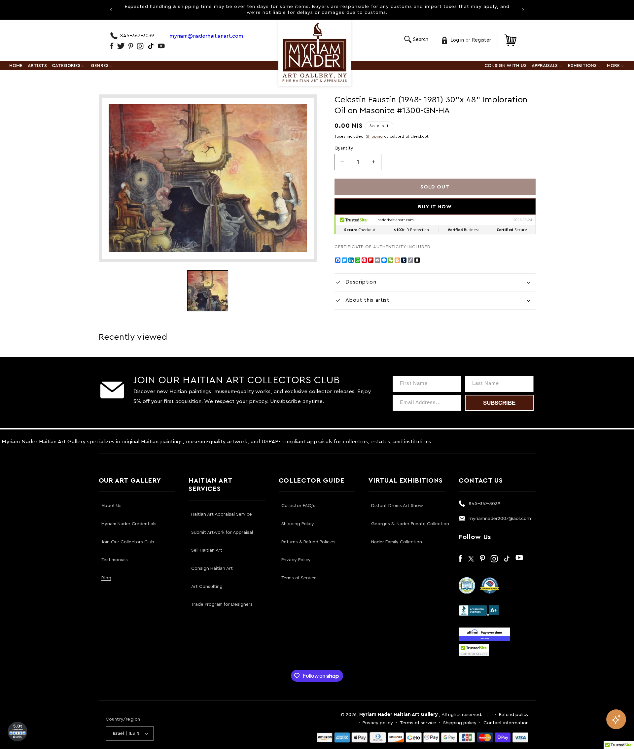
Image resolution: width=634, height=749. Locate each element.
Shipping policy (459, 722)
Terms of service (418, 722)
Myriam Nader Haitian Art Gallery (398, 714)
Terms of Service (299, 578)
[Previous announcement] (111, 9)
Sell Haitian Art (206, 550)
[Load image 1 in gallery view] (208, 291)
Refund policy (514, 714)
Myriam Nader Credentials (129, 524)
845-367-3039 (137, 35)
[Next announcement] (523, 9)
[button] (416, 39)
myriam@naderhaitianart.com (206, 36)
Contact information (506, 722)
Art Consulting (207, 586)
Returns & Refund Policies (308, 542)
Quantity (344, 148)
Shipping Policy (297, 524)
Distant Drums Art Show (397, 505)
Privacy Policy (296, 560)
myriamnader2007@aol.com (500, 518)
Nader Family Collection (396, 542)
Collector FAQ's (298, 505)
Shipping (374, 136)
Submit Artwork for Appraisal (222, 532)
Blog (106, 578)
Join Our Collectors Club (127, 542)
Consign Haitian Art (212, 568)
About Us (111, 505)
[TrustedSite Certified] (474, 650)
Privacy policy (378, 722)
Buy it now (435, 206)
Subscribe (499, 403)
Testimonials (114, 560)
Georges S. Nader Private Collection (410, 524)
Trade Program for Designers (222, 604)
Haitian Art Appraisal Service (221, 514)
